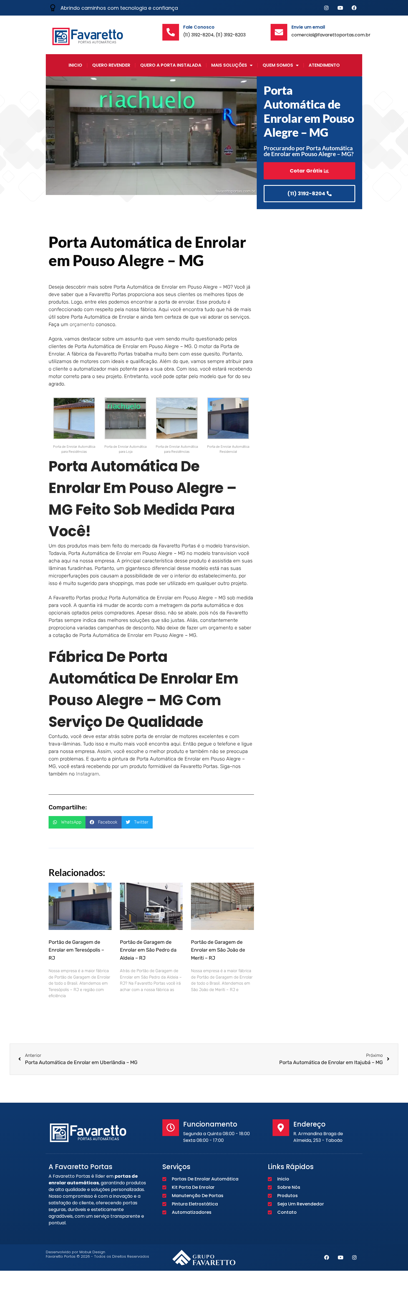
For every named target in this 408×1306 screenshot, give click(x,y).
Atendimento (324, 65)
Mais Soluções (229, 65)
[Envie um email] (279, 32)
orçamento (82, 324)
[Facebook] (354, 8)
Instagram (87, 774)
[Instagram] (326, 8)
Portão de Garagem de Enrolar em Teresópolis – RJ (76, 950)
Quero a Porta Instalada (170, 65)
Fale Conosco (199, 27)
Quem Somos (278, 65)
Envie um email (308, 27)
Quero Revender (111, 65)
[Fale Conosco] (170, 32)
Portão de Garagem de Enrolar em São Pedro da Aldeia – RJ (148, 950)
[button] (67, 822)
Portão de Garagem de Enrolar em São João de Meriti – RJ (218, 950)
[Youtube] (340, 8)
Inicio (75, 65)
